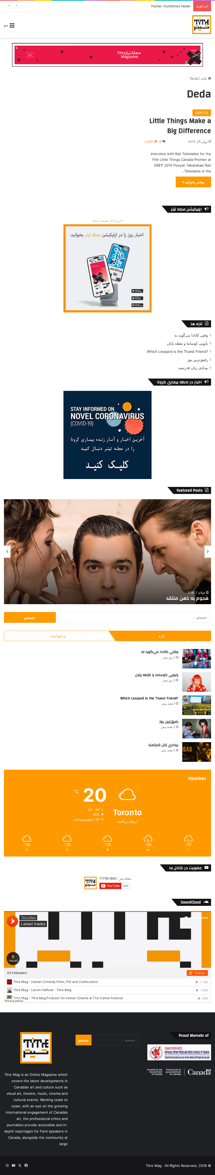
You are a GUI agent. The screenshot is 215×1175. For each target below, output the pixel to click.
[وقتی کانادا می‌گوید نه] (196, 658)
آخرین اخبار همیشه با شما (108, 220)
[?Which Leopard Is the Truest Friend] (196, 705)
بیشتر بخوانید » (193, 182)
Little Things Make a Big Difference (180, 125)
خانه (204, 78)
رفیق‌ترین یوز (197, 360)
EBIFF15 (201, 113)
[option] (107, 551)
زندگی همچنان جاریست (184, 598)
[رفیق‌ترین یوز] (196, 728)
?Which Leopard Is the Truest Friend (177, 351)
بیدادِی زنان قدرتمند (193, 368)
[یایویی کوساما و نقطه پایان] (196, 682)
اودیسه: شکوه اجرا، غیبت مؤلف (167, 6)
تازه (161, 635)
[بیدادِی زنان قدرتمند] (196, 752)
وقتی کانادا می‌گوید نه (191, 335)
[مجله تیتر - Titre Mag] (201, 24)
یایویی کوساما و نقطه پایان (187, 343)
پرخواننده (58, 635)
